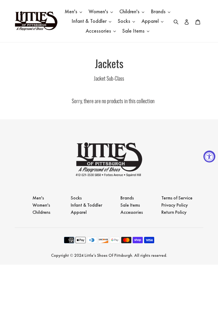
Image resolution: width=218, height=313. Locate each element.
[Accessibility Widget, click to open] (209, 157)
